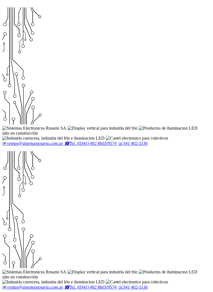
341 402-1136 (133, 143)
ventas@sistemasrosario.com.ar (33, 143)
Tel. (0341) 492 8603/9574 (90, 143)
